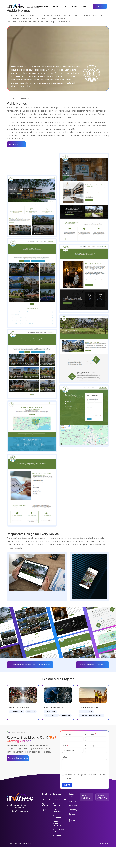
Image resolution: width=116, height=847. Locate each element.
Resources (56, 6)
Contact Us (72, 815)
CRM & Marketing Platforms (57, 823)
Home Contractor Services (92, 715)
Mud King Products (19, 707)
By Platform (45, 804)
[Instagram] (11, 805)
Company (66, 6)
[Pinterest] (22, 805)
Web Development (58, 810)
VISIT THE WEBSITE (16, 144)
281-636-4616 (99, 6)
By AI (44, 810)
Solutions (30, 6)
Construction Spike (89, 707)
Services (39, 6)
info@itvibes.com (20, 811)
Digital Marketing (59, 799)
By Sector (46, 799)
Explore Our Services (18, 758)
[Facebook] (8, 805)
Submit (67, 785)
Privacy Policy (104, 843)
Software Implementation (59, 817)
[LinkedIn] (15, 805)
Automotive (50, 711)
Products (47, 6)
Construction (16, 711)
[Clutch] (25, 805)
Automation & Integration (58, 830)
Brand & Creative (56, 804)
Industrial (31, 711)
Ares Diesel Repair (54, 707)
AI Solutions (57, 836)
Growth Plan (85, 6)
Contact (75, 6)
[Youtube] (18, 805)
